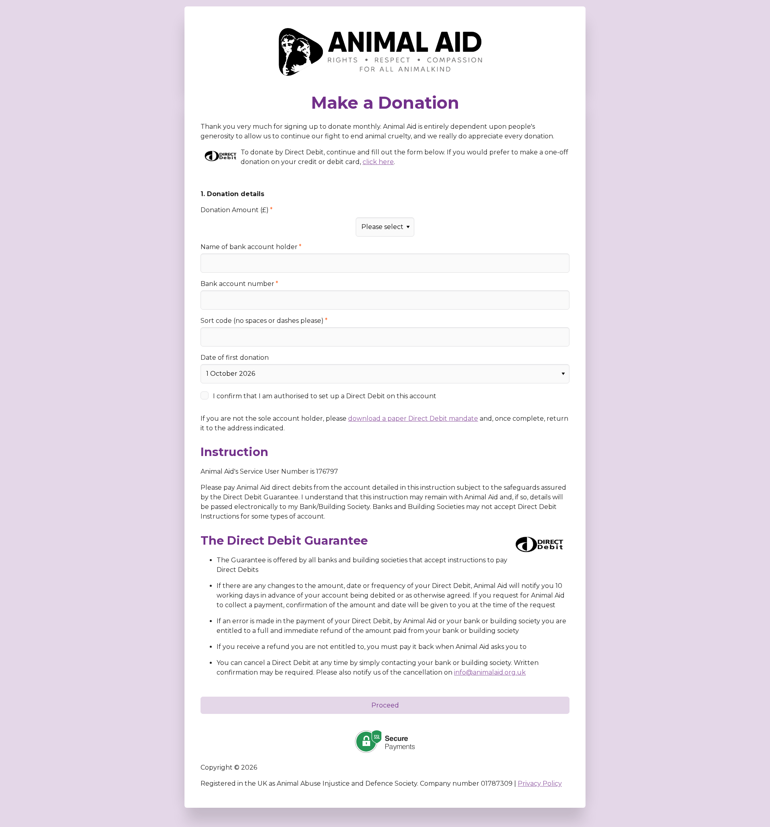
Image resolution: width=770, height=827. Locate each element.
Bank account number (237, 284)
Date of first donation (235, 357)
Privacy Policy (540, 783)
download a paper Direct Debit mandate (413, 418)
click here (378, 162)
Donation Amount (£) (235, 210)
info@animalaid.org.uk (490, 672)
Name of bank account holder (249, 247)
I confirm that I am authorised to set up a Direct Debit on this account (324, 396)
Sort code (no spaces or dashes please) (262, 320)
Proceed (385, 705)
